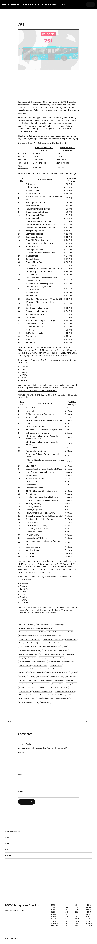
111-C (77, 919)
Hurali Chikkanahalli (56, 665)
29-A (67, 910)
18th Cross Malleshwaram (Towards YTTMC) (59, 631)
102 (76, 907)
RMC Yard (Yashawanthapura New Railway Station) (34, 684)
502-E (7, 843)
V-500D (53, 921)
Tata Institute (33, 695)
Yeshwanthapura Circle (63, 698)
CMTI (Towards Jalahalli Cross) (28, 654)
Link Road (31, 676)
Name (20, 774)
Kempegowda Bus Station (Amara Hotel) (57, 672)
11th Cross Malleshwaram (26, 624)
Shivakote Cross (32, 687)
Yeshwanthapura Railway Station (28, 702)
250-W (9, 722)
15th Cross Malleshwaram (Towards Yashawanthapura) (35, 628)
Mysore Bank (33, 680)
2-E (66, 916)
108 (76, 912)
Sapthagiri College (57, 684)
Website (20, 791)
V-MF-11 (89, 916)
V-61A (88, 921)
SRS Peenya (64, 687)
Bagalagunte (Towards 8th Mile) (28, 643)
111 (76, 916)
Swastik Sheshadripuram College (65, 691)
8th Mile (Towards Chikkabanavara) (29, 639)
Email (20, 783)
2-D (66, 914)
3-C (66, 919)
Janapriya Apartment (36, 672)
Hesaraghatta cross (25, 665)
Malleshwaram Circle (57, 676)
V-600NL (89, 923)
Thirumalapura (73, 695)
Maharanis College (42, 676)
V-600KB (89, 926)
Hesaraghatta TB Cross (40, 665)
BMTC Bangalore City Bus (22, 4)
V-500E (53, 916)
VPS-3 (88, 912)
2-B (66, 912)
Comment (21, 752)
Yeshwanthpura (45, 702)
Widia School (49, 698)
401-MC (54, 914)
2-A (66, 907)
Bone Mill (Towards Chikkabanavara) (49, 646)
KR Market (22, 676)
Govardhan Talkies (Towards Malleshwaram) (61, 661)
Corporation (70, 654)
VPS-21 (89, 914)
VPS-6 (88, 907)
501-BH (8, 855)
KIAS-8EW (55, 926)
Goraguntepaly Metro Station (27, 658)
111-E (77, 921)
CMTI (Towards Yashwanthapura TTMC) (52, 654)
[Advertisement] (48, 85)
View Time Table (40, 163)
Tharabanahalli (44, 695)
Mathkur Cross (70, 676)
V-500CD (54, 923)
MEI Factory (22, 680)
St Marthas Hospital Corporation (42, 691)
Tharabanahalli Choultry (59, 695)
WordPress (16, 938)
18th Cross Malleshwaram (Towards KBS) (31, 631)
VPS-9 (88, 905)
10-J (67, 921)
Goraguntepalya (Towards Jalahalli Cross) (51, 658)
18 (66, 923)
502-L (7, 837)
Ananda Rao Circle (70, 639)
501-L (7, 849)
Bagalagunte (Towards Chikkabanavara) (52, 643)
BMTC (63, 102)
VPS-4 (88, 910)
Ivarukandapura (72, 669)
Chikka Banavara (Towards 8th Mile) (29, 650)
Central (65, 646)
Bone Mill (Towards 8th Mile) (27, 646)
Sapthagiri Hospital (71, 684)
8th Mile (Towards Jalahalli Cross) (53, 639)
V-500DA (54, 919)
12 (66, 926)
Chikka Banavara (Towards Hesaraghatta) (55, 650)
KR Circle (75, 672)
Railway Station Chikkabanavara (64, 680)
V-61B (88, 919)
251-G (88, 722)
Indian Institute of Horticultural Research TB (51, 669)
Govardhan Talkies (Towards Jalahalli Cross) (32, 661)
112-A (77, 926)
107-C (77, 910)
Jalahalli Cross (23, 672)
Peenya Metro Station (46, 680)
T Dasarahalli (23, 695)
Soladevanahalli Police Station (49, 687)
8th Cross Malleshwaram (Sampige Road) (48, 635)
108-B (77, 914)
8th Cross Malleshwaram (26, 635)
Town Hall (40, 698)
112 (76, 923)
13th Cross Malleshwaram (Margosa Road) (50, 624)
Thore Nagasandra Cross (26, 698)
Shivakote (22, 687)
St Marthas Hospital (25, 691)
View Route (38, 160)
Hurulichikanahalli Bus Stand (27, 669)
